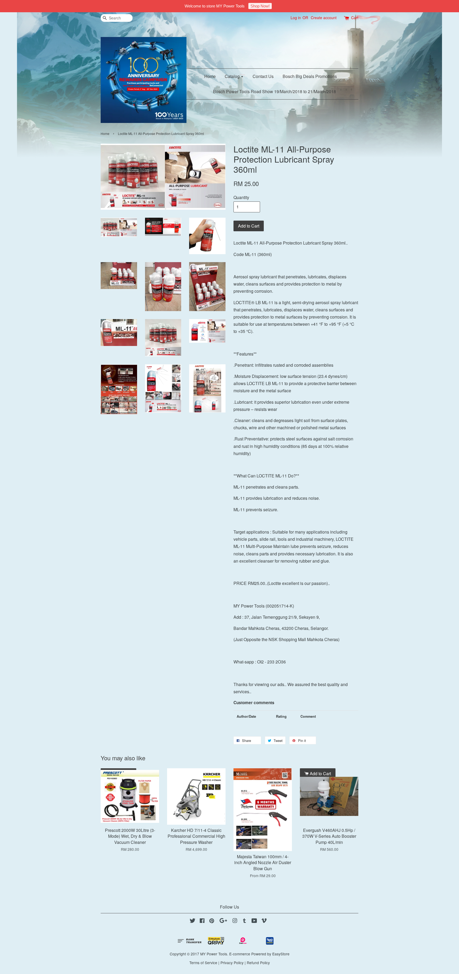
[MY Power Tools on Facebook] (202, 921)
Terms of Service (203, 962)
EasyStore (281, 953)
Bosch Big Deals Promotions (310, 76)
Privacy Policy (232, 962)
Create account (324, 17)
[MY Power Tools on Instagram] (235, 921)
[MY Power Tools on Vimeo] (264, 921)
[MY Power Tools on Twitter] (193, 921)
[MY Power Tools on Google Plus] (223, 921)
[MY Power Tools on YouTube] (254, 921)
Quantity (241, 197)
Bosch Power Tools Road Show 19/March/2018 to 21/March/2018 (274, 91)
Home (210, 76)
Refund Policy (258, 962)
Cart (354, 17)
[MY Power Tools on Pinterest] (212, 921)
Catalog (233, 76)
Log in (296, 17)
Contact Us (263, 76)
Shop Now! (260, 6)
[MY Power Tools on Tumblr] (244, 921)
